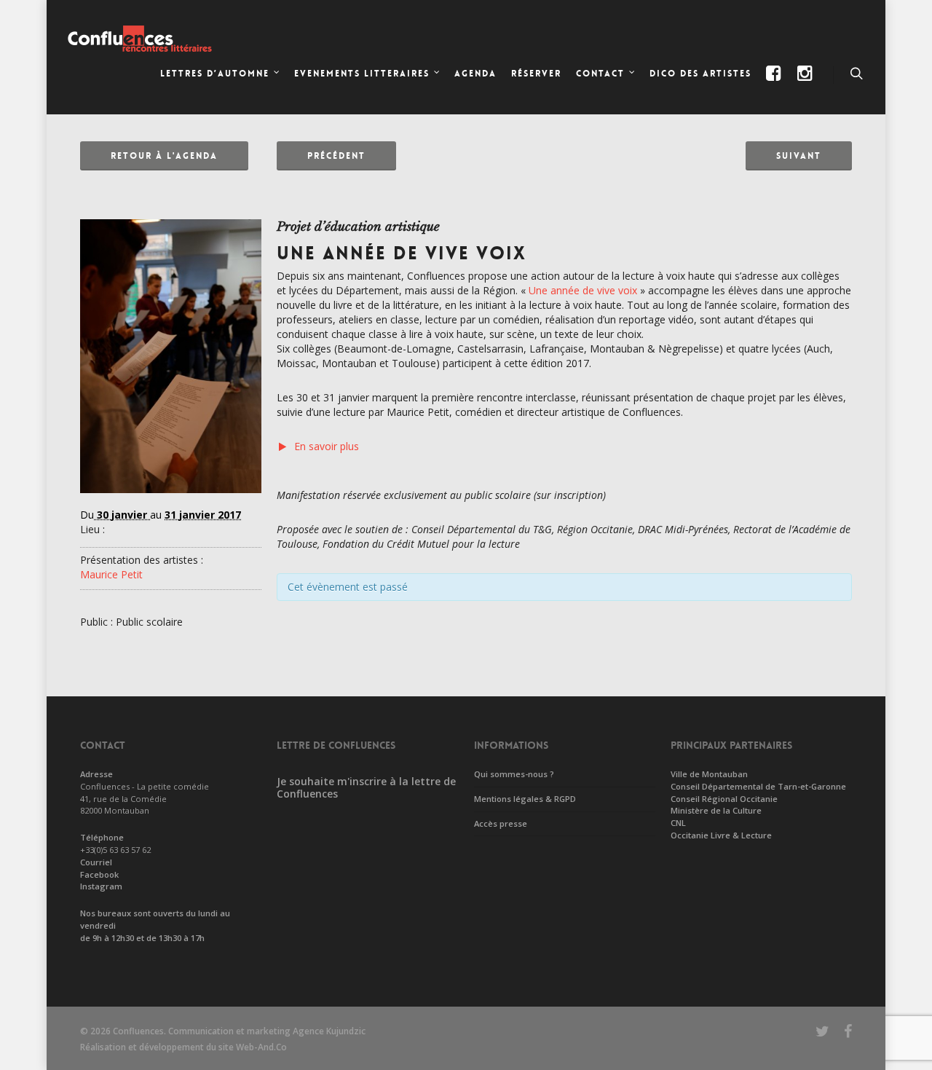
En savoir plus (326, 446)
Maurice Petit (111, 574)
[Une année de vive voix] (170, 500)
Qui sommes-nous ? (514, 773)
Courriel (96, 862)
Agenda (475, 73)
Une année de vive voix (583, 290)
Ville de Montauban (709, 773)
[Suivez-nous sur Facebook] (775, 85)
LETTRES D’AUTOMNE (214, 73)
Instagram (101, 886)
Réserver (536, 73)
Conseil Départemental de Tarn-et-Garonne (758, 786)
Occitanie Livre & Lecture (721, 835)
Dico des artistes (700, 73)
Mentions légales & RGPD (525, 798)
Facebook (99, 874)
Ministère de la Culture (716, 810)
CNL (678, 822)
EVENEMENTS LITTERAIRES (362, 73)
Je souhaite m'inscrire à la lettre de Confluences (366, 787)
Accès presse (500, 823)
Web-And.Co (261, 1047)
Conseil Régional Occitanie (724, 798)
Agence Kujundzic (329, 1031)
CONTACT (600, 73)
